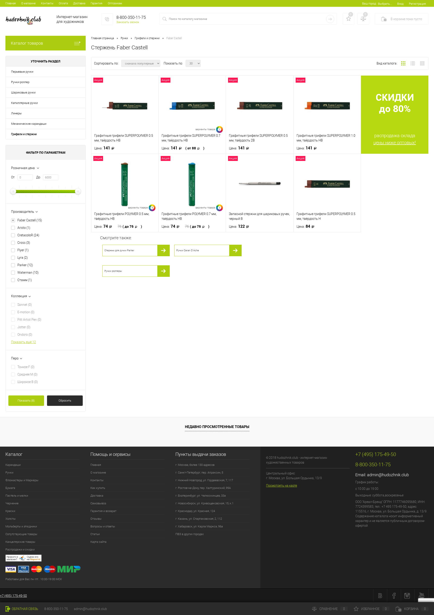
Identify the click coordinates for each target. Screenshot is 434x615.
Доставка (79, 3)
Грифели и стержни (24, 134)
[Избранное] (348, 19)
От (13, 177)
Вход (400, 3)
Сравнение (332, 609)
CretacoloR (28, 235)
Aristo (23, 228)
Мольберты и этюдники (21, 526)
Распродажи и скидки (20, 549)
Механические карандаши (28, 123)
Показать (26, 400)
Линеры (16, 113)
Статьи (95, 534)
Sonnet (24, 304)
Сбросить (65, 400)
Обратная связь (24, 609)
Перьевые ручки (22, 71)
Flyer (23, 250)
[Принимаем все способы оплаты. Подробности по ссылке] (132, 569)
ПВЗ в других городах (189, 534)
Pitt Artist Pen (29, 319)
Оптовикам (115, 3)
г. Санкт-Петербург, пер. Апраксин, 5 (199, 472)
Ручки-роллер (20, 82)
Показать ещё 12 (23, 342)
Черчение (12, 503)
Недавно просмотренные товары (217, 426)
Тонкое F (26, 367)
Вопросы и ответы (102, 526)
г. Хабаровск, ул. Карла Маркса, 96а (199, 526)
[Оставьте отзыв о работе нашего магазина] (132, 558)
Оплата (63, 3)
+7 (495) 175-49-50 (13, 596)
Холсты (10, 518)
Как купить (97, 488)
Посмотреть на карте (281, 485)
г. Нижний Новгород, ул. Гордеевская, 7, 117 (204, 480)
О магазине (28, 3)
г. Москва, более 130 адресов (195, 465)
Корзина (415, 609)
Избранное (374, 609)
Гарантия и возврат (103, 511)
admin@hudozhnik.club (388, 474)
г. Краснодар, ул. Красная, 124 (195, 511)
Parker (25, 265)
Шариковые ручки (23, 92)
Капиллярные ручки (24, 103)
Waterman (28, 272)
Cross (23, 242)
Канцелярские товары (20, 541)
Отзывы (95, 518)
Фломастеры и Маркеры (21, 480)
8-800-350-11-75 (56, 609)
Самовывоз (98, 503)
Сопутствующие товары (21, 534)
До (38, 177)
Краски (10, 511)
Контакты (47, 3)
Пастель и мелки (16, 495)
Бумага (10, 488)
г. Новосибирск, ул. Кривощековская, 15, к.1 (204, 503)
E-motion (26, 312)
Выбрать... (385, 3)
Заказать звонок (127, 22)
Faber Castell (29, 220)
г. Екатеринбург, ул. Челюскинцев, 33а (200, 495)
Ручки (9, 472)
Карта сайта (98, 541)
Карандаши (13, 465)
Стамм (24, 280)
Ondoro (24, 334)
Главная (10, 3)
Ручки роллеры (113, 271)
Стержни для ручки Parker (119, 250)
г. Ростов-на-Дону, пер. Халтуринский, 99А (203, 488)
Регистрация (417, 3)
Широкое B (27, 382)
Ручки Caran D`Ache (187, 250)
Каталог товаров (27, 43)
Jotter (24, 327)
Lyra (22, 257)
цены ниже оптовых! (394, 142)
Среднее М (27, 374)
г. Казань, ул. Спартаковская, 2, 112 (198, 518)
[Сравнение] (363, 19)
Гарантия (96, 3)
